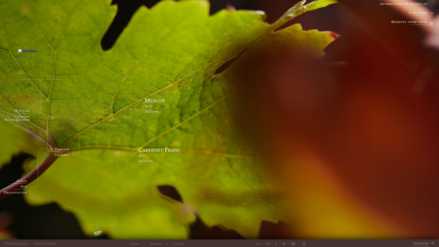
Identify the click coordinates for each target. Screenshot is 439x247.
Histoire (22, 111)
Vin (24, 187)
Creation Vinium (45, 244)
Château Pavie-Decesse (17, 118)
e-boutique (418, 13)
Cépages (62, 155)
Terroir (62, 149)
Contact (178, 244)
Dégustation (15, 193)
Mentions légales (16, 244)
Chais (22, 181)
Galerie (134, 244)
